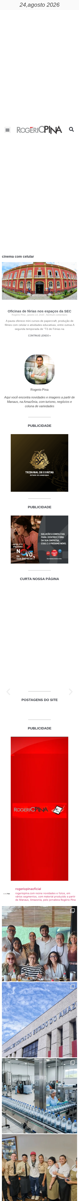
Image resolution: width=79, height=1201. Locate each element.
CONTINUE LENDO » (39, 335)
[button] (7, 130)
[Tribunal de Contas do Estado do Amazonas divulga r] (39, 1019)
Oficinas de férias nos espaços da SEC (39, 311)
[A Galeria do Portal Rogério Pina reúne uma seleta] (39, 943)
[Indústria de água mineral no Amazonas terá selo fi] (39, 1095)
